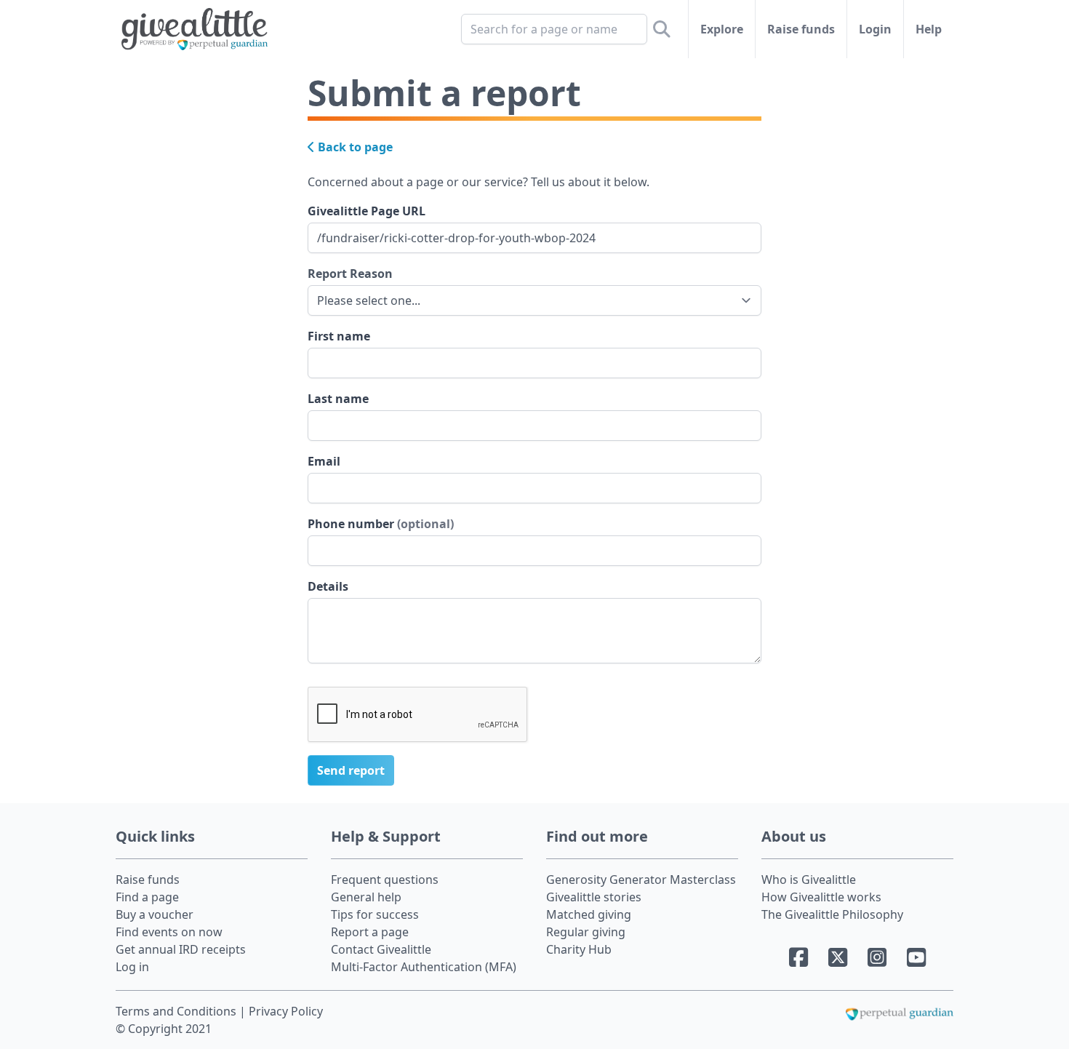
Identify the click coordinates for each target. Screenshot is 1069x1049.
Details (328, 586)
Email (324, 461)
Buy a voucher (154, 914)
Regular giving (585, 932)
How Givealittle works (821, 897)
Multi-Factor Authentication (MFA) (423, 967)
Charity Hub (579, 949)
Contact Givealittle (381, 949)
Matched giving (588, 914)
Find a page (147, 897)
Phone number (381, 524)
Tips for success (375, 914)
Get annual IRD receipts (181, 949)
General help (366, 897)
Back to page (354, 147)
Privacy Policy (286, 1011)
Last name (338, 399)
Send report (351, 770)
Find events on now (169, 932)
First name (339, 336)
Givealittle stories (593, 897)
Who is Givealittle (808, 879)
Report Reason (350, 274)
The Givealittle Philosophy (832, 914)
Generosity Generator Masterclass (641, 879)
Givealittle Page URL (366, 211)
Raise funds (801, 29)
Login (875, 29)
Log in (132, 967)
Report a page (370, 932)
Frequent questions (385, 879)
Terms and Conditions (177, 1011)
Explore (721, 29)
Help (929, 29)
